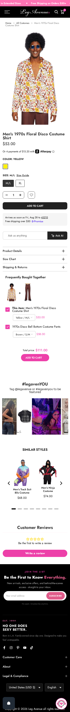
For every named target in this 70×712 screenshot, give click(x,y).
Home (8, 23)
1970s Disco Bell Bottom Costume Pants (36, 326)
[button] (16, 416)
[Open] (9, 703)
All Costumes (22, 23)
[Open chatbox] (61, 703)
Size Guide (23, 175)
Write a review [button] (35, 553)
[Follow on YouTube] (24, 647)
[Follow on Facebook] (4, 647)
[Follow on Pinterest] (18, 647)
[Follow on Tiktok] (31, 647)
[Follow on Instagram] (11, 647)
